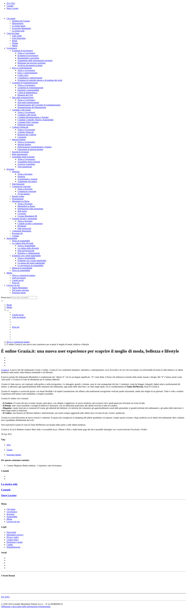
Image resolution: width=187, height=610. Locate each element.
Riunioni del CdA (25, 95)
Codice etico (23, 75)
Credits (10, 544)
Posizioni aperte (19, 292)
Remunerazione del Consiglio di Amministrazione (39, 105)
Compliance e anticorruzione (30, 78)
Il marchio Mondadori (21, 28)
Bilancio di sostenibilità (22, 268)
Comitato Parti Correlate (28, 122)
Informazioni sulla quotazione (30, 208)
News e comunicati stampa (23, 275)
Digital (15, 43)
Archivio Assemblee (26, 164)
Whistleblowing (13, 547)
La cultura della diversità (22, 243)
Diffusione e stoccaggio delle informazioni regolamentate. (26, 606)
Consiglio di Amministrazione (25, 83)
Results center (18, 196)
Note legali (11, 532)
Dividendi (22, 226)
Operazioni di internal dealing (30, 149)
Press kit (15, 283)
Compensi (22, 137)
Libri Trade (17, 36)
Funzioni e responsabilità (28, 90)
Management (17, 23)
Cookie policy (13, 540)
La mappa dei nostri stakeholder (31, 263)
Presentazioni (18, 199)
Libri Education (19, 38)
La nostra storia (18, 26)
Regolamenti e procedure (28, 58)
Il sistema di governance (22, 50)
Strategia (16, 171)
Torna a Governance (26, 53)
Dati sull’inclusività (26, 250)
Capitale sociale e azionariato (24, 218)
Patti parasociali (24, 228)
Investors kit (17, 233)
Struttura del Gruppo (21, 21)
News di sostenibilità (21, 270)
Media (15, 45)
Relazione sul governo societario (32, 63)
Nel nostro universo (20, 290)
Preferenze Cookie (15, 542)
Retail (14, 41)
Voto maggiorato (25, 167)
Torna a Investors (25, 174)
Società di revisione (20, 152)
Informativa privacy (15, 535)
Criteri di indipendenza (27, 92)
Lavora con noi (13, 285)
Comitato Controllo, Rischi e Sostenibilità (35, 120)
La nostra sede (18, 31)
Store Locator (12, 8)
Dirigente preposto (26, 125)
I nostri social (18, 280)
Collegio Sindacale (20, 127)
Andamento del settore (27, 181)
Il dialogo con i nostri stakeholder (26, 255)
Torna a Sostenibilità (26, 246)
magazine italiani (14, 455)
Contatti (10, 6)
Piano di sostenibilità (21, 241)
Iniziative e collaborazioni (29, 253)
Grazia (9, 450)
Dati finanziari (18, 184)
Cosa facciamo (13, 33)
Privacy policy (13, 537)
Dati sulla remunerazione (23, 97)
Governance (12, 48)
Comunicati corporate (21, 186)
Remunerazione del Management (32, 107)
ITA (8, 3)
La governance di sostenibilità (30, 265)
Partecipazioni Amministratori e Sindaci (35, 147)
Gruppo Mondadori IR (27, 216)
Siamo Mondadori (20, 288)
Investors (10, 169)
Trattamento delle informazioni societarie (35, 60)
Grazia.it (5, 370)
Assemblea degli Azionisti (23, 157)
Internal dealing (18, 139)
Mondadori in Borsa (20, 201)
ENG (13, 3)
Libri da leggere (19, 278)
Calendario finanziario (21, 231)
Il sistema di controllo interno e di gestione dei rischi (40, 80)
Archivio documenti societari (30, 65)
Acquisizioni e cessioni (27, 179)
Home (9, 305)
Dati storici (22, 211)
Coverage (22, 213)
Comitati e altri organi (21, 110)
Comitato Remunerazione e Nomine (33, 117)
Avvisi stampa (24, 194)
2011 (9, 445)
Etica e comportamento (22, 68)
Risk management (20, 154)
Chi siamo (11, 18)
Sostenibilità (12, 238)
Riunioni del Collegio (27, 134)
